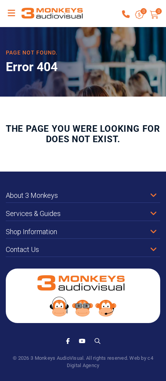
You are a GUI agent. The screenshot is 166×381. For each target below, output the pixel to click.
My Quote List (139, 15)
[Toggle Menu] (11, 13)
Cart (158, 11)
